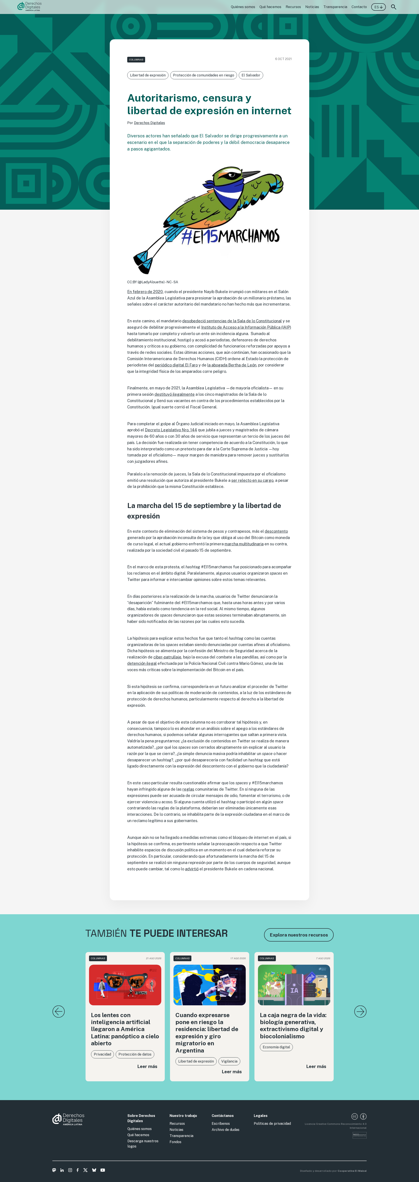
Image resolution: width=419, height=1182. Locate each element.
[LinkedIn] (62, 1170)
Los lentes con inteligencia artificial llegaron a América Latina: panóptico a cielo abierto (125, 1029)
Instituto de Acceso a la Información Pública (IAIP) (246, 327)
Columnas (136, 59)
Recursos (293, 7)
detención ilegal (142, 663)
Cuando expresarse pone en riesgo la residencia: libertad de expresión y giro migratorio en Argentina (206, 1032)
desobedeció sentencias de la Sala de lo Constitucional (232, 321)
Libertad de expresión (148, 75)
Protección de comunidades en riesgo (203, 75)
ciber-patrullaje (167, 657)
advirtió (192, 869)
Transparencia (335, 7)
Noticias (312, 7)
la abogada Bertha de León (231, 365)
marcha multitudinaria (244, 544)
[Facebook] (77, 1170)
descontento (276, 531)
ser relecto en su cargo (252, 480)
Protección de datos (134, 1054)
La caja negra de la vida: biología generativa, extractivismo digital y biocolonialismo (293, 1025)
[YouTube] (102, 1170)
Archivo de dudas (225, 1130)
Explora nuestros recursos (299, 935)
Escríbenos (221, 1124)
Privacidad (102, 1054)
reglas (188, 789)
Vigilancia (229, 1061)
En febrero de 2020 (145, 291)
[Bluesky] (94, 1170)
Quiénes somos (243, 7)
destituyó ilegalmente (175, 394)
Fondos (175, 1142)
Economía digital (276, 1047)
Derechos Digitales (149, 123)
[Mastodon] (54, 1170)
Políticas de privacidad (272, 1124)
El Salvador (251, 75)
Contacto (359, 7)
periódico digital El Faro (176, 365)
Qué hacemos (270, 7)
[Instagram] (70, 1170)
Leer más (147, 1066)
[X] (85, 1170)
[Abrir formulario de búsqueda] (393, 7)
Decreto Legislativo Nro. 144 (171, 430)
